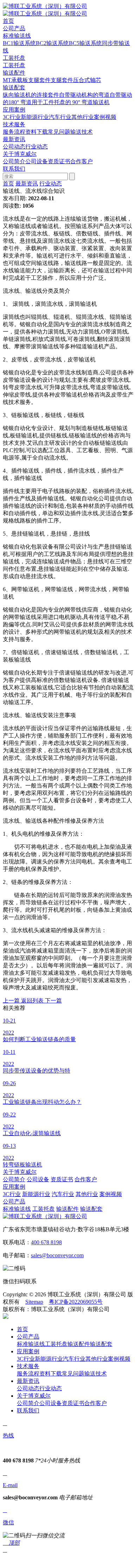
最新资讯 (26, 183)
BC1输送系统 (19, 43)
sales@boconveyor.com (57, 1255)
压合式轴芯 (87, 80)
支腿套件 (39, 80)
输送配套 (14, 87)
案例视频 (105, 117)
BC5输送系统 (85, 43)
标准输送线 (17, 36)
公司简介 (14, 161)
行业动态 (36, 147)
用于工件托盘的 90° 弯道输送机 (71, 102)
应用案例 (14, 1187)
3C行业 (12, 117)
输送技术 (81, 132)
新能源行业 (35, 117)
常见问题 (59, 132)
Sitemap (34, 1302)
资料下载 (36, 132)
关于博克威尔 (20, 1172)
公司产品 (14, 1201)
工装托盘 (14, 58)
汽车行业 (60, 117)
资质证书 (59, 161)
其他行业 (82, 117)
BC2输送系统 (52, 43)
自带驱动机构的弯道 (84, 95)
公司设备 (36, 161)
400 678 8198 (46, 1242)
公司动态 (14, 147)
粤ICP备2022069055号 (76, 1302)
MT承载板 (15, 80)
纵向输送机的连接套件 (31, 95)
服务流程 (14, 132)
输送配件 (14, 73)
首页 (8, 183)
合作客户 (81, 161)
